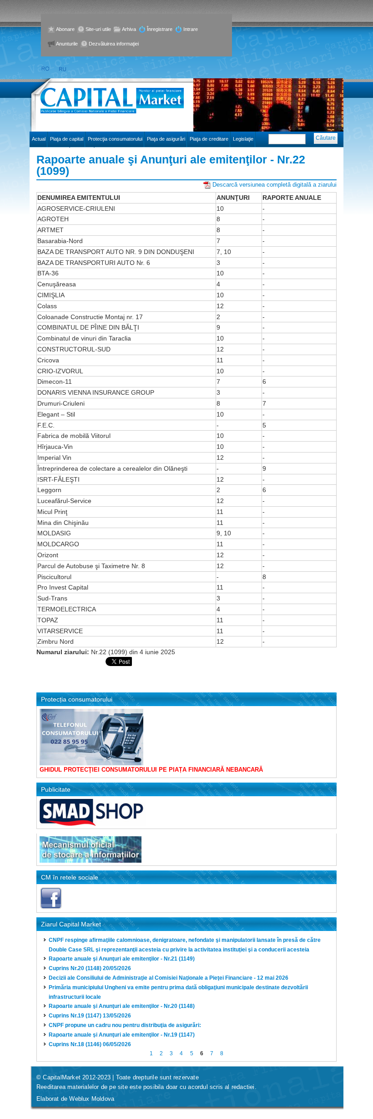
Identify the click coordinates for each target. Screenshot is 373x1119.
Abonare (65, 29)
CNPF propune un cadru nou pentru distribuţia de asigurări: (125, 1025)
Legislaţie (243, 139)
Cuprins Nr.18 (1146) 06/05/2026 (90, 1044)
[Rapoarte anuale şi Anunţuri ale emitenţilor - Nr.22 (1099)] (45, 69)
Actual (38, 139)
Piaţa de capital (66, 139)
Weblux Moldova (91, 1098)
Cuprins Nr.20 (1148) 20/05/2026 (90, 968)
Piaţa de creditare (209, 139)
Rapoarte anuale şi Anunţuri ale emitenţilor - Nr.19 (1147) (122, 1035)
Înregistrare (159, 29)
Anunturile (67, 43)
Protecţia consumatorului (115, 139)
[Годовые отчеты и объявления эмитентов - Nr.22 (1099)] (63, 69)
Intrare (190, 29)
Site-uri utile (98, 29)
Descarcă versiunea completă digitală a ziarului (274, 184)
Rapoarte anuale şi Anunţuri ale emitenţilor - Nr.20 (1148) (122, 1006)
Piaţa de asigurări (166, 139)
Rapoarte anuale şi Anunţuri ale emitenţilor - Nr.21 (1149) (122, 959)
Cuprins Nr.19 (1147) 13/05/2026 (90, 1015)
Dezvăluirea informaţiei (114, 43)
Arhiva (129, 29)
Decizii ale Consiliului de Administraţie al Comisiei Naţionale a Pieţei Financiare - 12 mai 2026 (168, 978)
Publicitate (56, 789)
